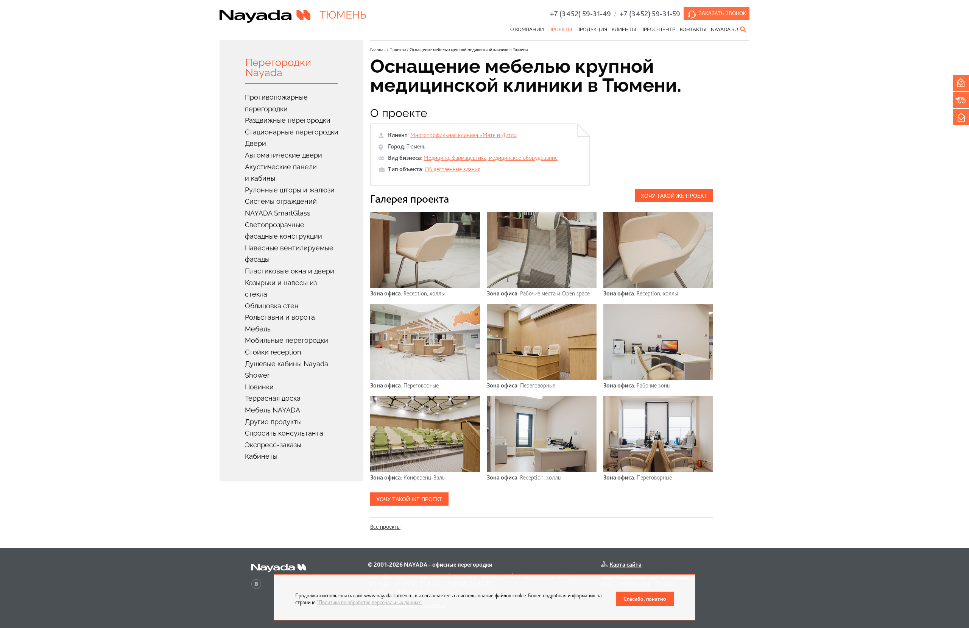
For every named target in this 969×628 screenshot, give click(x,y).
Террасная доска (273, 398)
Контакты (693, 29)
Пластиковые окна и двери (289, 271)
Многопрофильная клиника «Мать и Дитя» (463, 135)
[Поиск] (743, 29)
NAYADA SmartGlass (277, 213)
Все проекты (385, 526)
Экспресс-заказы (273, 445)
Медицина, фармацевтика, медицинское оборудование (491, 157)
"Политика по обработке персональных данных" (369, 602)
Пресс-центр (657, 29)
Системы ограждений (281, 201)
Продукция (591, 29)
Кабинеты (261, 456)
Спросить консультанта (284, 433)
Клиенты (624, 29)
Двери (255, 143)
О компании (527, 29)
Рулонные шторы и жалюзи (290, 190)
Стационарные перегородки (291, 132)
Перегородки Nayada (278, 67)
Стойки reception (273, 352)
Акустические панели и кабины (281, 173)
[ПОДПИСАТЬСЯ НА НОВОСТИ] (961, 117)
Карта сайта (625, 564)
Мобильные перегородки (286, 340)
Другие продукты (273, 422)
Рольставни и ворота (280, 317)
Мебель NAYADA (272, 410)
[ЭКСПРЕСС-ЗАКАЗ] (961, 100)
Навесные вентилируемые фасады (289, 254)
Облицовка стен (272, 306)
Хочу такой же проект (674, 196)
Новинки (259, 387)
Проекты (560, 29)
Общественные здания (452, 169)
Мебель (258, 329)
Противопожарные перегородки (276, 103)
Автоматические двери (283, 155)
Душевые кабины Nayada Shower (286, 370)
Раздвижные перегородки (287, 120)
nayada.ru (724, 29)
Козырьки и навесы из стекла (281, 288)
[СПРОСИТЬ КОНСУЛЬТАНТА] (961, 83)
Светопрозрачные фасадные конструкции (283, 231)
